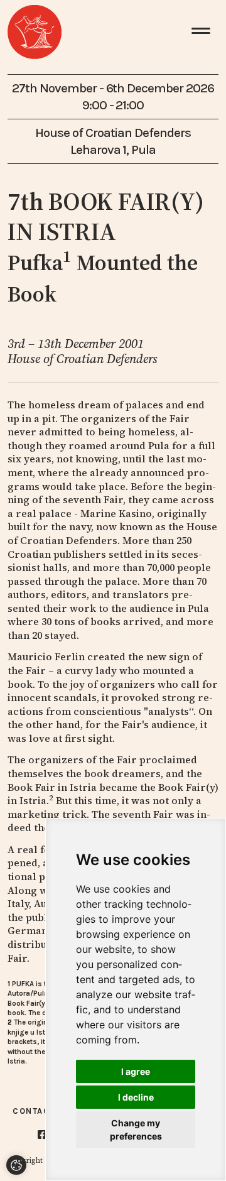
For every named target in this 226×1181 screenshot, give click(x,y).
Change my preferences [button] (136, 1129)
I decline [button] (136, 1097)
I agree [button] (135, 1071)
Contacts (37, 1111)
